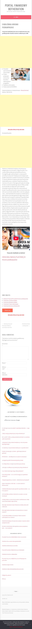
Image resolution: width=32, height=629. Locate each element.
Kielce (3, 611)
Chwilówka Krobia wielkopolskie (26, 324)
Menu (17, 17)
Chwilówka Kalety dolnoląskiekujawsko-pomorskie (13, 569)
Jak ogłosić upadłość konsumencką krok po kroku (12, 460)
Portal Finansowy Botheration (16, 7)
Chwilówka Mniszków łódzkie (10, 302)
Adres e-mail (4, 367)
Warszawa (7, 613)
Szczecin (27, 611)
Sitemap (4, 579)
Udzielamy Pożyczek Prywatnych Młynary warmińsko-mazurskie (7, 325)
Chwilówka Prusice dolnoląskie (10, 304)
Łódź (12, 611)
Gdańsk (18, 609)
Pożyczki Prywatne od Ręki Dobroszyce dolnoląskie (13, 550)
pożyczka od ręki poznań (7, 595)
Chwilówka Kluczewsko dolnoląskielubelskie (11, 541)
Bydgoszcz (8, 609)
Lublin (9, 611)
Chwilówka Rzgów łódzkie (7, 564)
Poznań (15, 611)
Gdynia (22, 609)
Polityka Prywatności (6, 575)
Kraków (6, 611)
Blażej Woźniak (24, 90)
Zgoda (10, 626)
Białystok (4, 609)
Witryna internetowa (4, 373)
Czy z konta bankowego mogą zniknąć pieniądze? (12, 471)
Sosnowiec (22, 611)
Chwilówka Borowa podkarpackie (11, 306)
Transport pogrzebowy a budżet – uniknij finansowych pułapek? (15, 480)
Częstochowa (14, 609)
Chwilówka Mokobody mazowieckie (9, 545)
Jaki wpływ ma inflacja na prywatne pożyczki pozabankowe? (15, 467)
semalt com (4, 598)
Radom (18, 611)
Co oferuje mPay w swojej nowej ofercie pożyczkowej (13, 464)
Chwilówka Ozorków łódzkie (10, 300)
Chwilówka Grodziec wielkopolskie (9, 554)
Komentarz (4, 344)
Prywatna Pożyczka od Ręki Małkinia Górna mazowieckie (14, 537)
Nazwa (4, 363)
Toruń (3, 613)
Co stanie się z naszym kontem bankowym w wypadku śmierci (15, 447)
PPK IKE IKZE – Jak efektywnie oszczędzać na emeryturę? (14, 456)
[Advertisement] (16, 52)
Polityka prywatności (18, 626)
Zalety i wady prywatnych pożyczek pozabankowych (13, 433)
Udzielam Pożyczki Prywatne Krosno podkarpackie (15, 298)
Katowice (26, 609)
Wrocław (11, 613)
